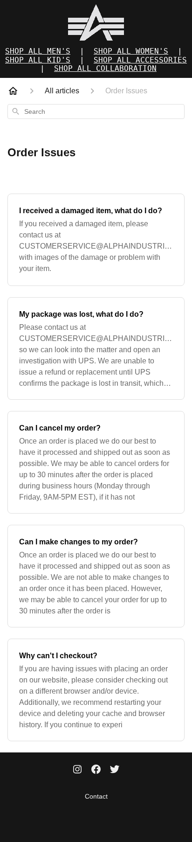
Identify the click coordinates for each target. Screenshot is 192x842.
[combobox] (96, 111)
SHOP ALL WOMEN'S (131, 51)
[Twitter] (114, 770)
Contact (96, 796)
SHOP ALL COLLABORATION (105, 68)
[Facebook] (96, 770)
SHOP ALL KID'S (37, 60)
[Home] (13, 91)
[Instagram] (77, 770)
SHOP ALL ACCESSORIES (140, 60)
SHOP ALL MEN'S (37, 51)
